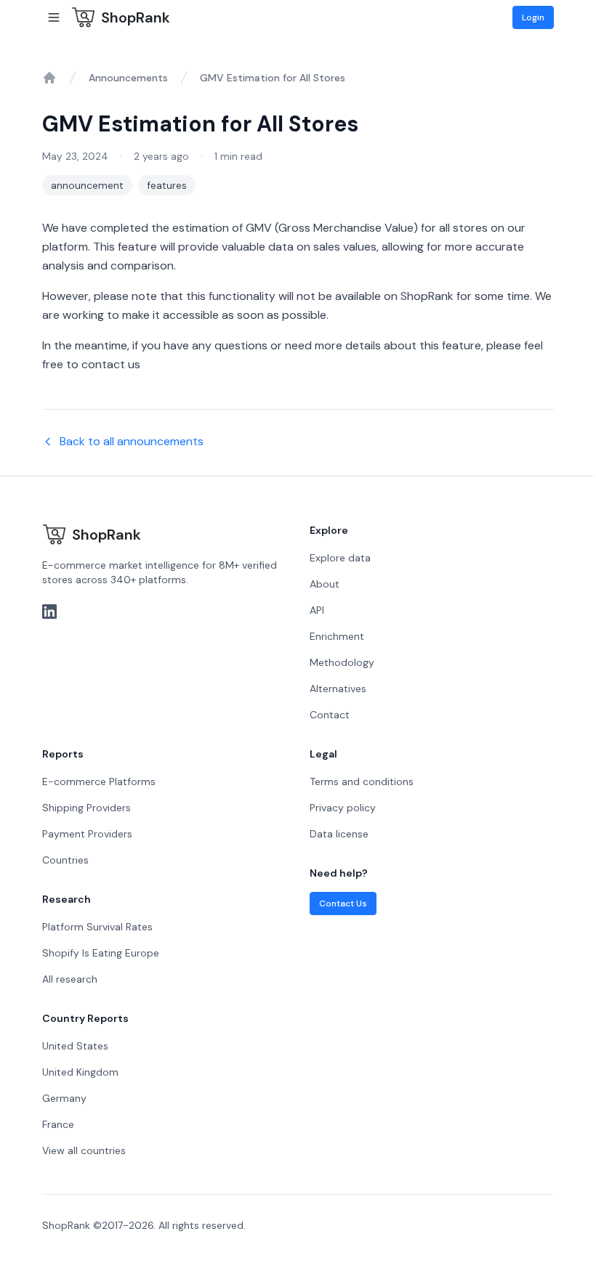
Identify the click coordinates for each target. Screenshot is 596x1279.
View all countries (84, 1150)
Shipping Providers (86, 807)
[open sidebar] (53, 17)
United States (75, 1045)
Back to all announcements (132, 441)
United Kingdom (80, 1072)
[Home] (49, 77)
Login (533, 17)
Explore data (340, 557)
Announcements (128, 77)
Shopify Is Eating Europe (100, 952)
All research (69, 979)
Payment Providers (87, 833)
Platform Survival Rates (97, 926)
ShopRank (135, 17)
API (317, 610)
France (58, 1124)
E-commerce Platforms (99, 781)
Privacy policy (343, 807)
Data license (339, 833)
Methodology (342, 662)
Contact (330, 714)
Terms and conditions (362, 781)
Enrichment (337, 636)
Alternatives (338, 688)
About (324, 583)
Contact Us (343, 903)
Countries (65, 859)
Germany (64, 1098)
